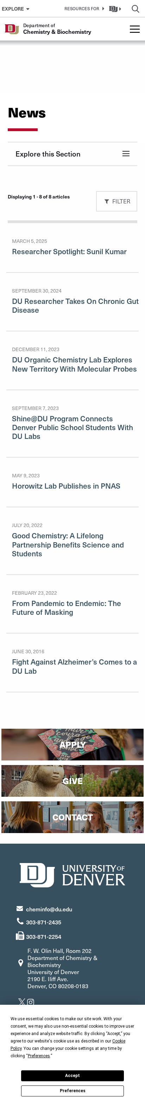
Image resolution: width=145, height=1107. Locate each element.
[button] (83, 8)
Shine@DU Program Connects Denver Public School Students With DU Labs (72, 427)
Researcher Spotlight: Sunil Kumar (69, 251)
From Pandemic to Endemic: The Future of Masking (66, 607)
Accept (72, 1075)
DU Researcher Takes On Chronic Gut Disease (75, 305)
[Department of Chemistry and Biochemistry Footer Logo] (72, 874)
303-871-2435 (43, 922)
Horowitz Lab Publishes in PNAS (66, 486)
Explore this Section (48, 154)
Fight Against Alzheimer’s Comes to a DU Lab (74, 665)
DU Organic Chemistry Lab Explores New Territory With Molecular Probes (74, 363)
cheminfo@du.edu (49, 909)
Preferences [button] (39, 1055)
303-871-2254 (43, 936)
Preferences (73, 1090)
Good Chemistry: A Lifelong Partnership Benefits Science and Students (68, 544)
